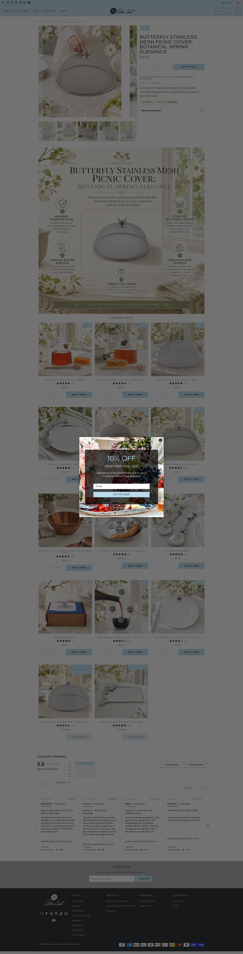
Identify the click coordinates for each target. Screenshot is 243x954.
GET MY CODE (121, 494)
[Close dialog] (160, 440)
